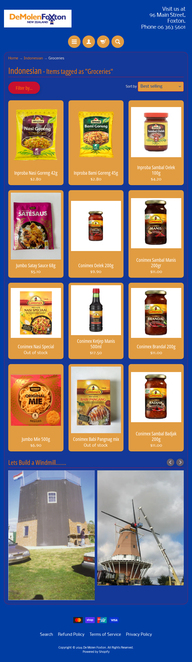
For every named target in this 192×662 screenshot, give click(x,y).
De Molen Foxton (94, 647)
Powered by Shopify (96, 652)
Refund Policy (71, 634)
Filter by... (24, 88)
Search (46, 634)
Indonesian (33, 58)
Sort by (131, 87)
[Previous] (170, 462)
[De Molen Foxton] (38, 18)
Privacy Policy (139, 634)
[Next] (180, 462)
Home (13, 58)
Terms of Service (105, 634)
